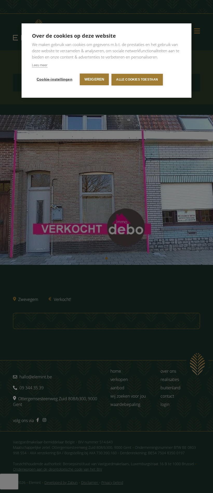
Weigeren (94, 79)
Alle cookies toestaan (137, 79)
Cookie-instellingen (54, 79)
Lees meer (40, 65)
